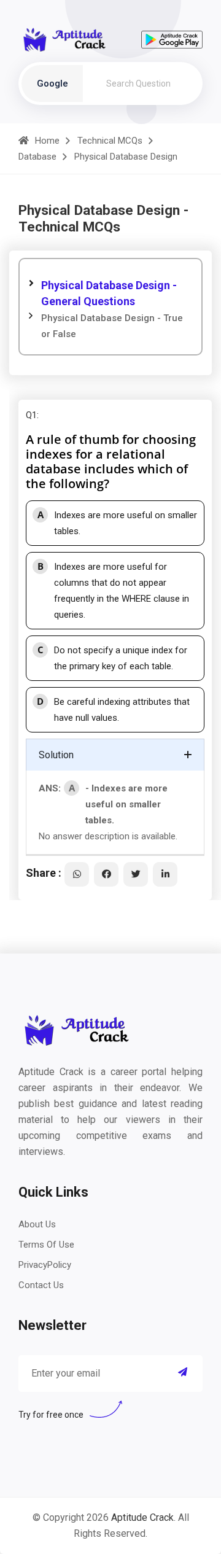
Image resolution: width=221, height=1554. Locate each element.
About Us (37, 1224)
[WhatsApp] (76, 874)
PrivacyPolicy (44, 1264)
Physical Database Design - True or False (112, 326)
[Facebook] (106, 874)
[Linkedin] (165, 874)
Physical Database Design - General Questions (109, 293)
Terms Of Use (46, 1244)
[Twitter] (135, 874)
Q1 (31, 415)
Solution (56, 755)
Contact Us (41, 1285)
